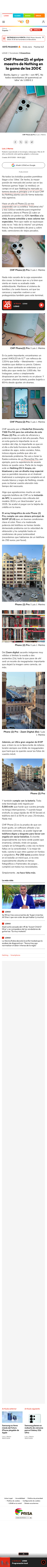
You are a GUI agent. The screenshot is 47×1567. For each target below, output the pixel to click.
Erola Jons (27, 47)
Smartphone (15, 955)
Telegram (32, 142)
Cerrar (43, 37)
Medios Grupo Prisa (24, 1517)
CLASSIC (17, 16)
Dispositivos (25, 53)
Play (43, 1562)
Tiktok (14, 1448)
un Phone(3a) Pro (29, 459)
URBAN (38, 16)
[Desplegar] (23, 1553)
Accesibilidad (20, 1498)
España (5, 30)
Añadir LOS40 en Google (25, 165)
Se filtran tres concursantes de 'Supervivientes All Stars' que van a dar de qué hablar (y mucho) (23, 916)
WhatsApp (26, 142)
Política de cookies (13, 1501)
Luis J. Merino (7, 148)
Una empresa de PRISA (24, 1511)
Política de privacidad (35, 1498)
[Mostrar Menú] (3, 21)
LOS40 (6, 16)
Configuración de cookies (31, 1501)
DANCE (27, 16)
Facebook (15, 142)
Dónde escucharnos (31, 1503)
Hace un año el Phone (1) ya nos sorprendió (18, 205)
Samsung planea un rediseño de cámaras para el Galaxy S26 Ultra (34, 1429)
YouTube (19, 1448)
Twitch (34, 1448)
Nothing (5, 955)
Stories (39, 1448)
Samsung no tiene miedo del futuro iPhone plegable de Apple (10, 1429)
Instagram (9, 1448)
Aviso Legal (8, 1498)
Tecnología (13, 53)
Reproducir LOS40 (41, 305)
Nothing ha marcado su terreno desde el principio (22, 190)
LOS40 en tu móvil (15, 1503)
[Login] (43, 22)
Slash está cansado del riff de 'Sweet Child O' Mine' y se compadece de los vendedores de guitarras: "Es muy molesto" (22, 929)
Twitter (21, 142)
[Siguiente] (43, 47)
